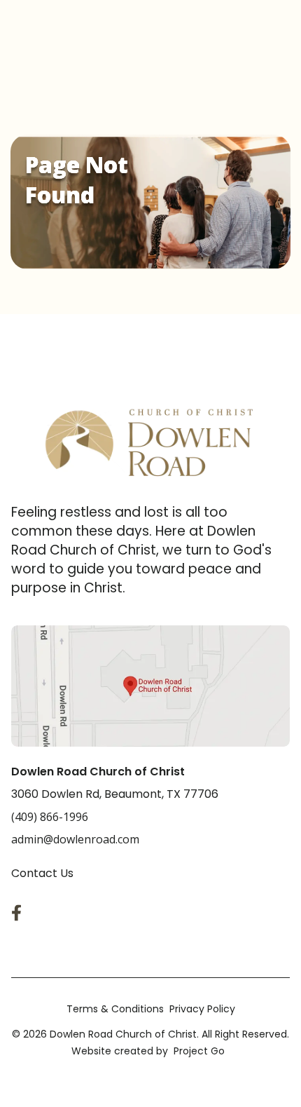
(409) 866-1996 (49, 816)
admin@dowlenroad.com (75, 839)
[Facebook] (19, 912)
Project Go (199, 1051)
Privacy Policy (202, 1009)
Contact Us (42, 873)
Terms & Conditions (115, 1009)
